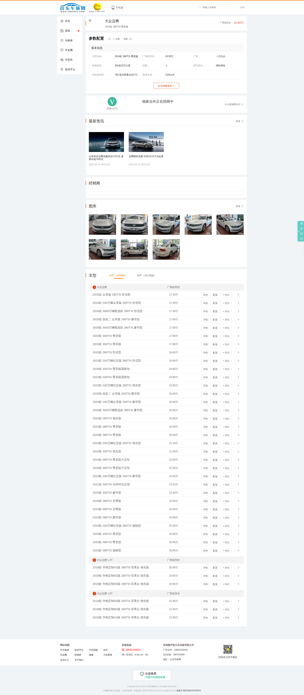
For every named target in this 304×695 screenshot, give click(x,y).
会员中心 (64, 660)
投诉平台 (70, 69)
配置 (215, 294)
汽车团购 (93, 650)
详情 (205, 294)
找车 (105, 650)
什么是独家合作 (232, 104)
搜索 (91, 655)
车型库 (69, 59)
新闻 (67, 30)
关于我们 (79, 660)
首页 (67, 21)
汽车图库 (107, 655)
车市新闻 (64, 650)
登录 (242, 7)
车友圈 (69, 50)
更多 (238, 121)
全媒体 (69, 40)
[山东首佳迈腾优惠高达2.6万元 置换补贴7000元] (106, 142)
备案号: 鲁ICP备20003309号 (189, 690)
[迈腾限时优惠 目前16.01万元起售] (146, 142)
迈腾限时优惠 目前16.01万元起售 (146, 156)
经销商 (78, 655)
